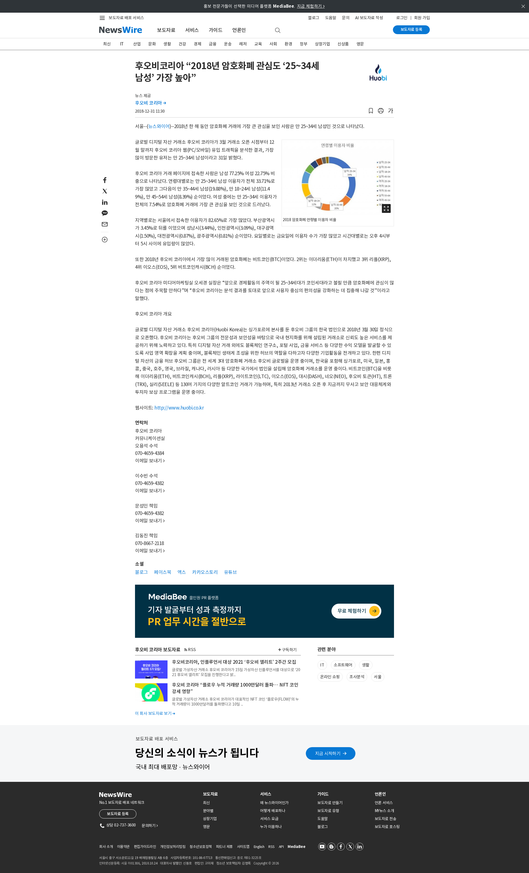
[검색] (278, 30)
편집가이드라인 (145, 846)
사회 (273, 44)
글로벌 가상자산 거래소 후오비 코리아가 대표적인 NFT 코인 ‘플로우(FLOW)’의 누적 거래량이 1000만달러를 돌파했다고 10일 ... (235, 702)
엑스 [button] (181, 572)
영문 (360, 44)
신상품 (343, 44)
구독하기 (289, 649)
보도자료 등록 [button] (118, 813)
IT (122, 44)
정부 (303, 44)
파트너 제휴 (224, 846)
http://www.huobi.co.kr (179, 408)
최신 (106, 44)
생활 (167, 44)
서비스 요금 (269, 818)
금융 (212, 44)
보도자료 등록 (411, 29)
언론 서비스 (384, 802)
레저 (243, 44)
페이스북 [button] (162, 572)
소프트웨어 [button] (343, 665)
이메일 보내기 (150, 461)
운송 (227, 44)
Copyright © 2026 (266, 863)
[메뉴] (103, 18)
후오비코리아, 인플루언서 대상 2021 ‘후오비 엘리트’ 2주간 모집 (234, 662)
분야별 (208, 810)
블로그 (313, 17)
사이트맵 (243, 846)
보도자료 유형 (328, 810)
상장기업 (322, 44)
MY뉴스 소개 (384, 810)
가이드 (216, 30)
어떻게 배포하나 (272, 810)
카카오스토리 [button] (205, 572)
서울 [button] (377, 676)
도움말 (330, 17)
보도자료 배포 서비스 (126, 17)
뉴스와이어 (159, 126)
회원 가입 (422, 17)
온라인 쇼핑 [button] (330, 676)
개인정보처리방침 (172, 846)
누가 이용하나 (271, 826)
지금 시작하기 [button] (328, 753)
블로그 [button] (141, 572)
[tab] (229, 794)
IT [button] (322, 665)
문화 (152, 44)
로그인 (401, 17)
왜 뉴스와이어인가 (274, 802)
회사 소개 (106, 846)
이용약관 (123, 846)
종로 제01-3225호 (249, 858)
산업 (137, 44)
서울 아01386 (130, 863)
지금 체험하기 (311, 6)
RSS (192, 649)
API (281, 846)
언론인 (239, 30)
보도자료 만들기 (329, 802)
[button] (371, 110)
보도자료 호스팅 (387, 826)
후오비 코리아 (150, 103)
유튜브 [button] (230, 572)
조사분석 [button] (356, 676)
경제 (197, 44)
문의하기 (150, 825)
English (259, 846)
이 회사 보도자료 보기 (155, 713)
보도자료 (166, 30)
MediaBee (296, 846)
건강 (182, 44)
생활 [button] (365, 665)
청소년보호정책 (201, 846)
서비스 (192, 30)
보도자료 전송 (385, 818)
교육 (258, 44)
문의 (345, 17)
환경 (288, 44)
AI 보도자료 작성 (369, 17)
